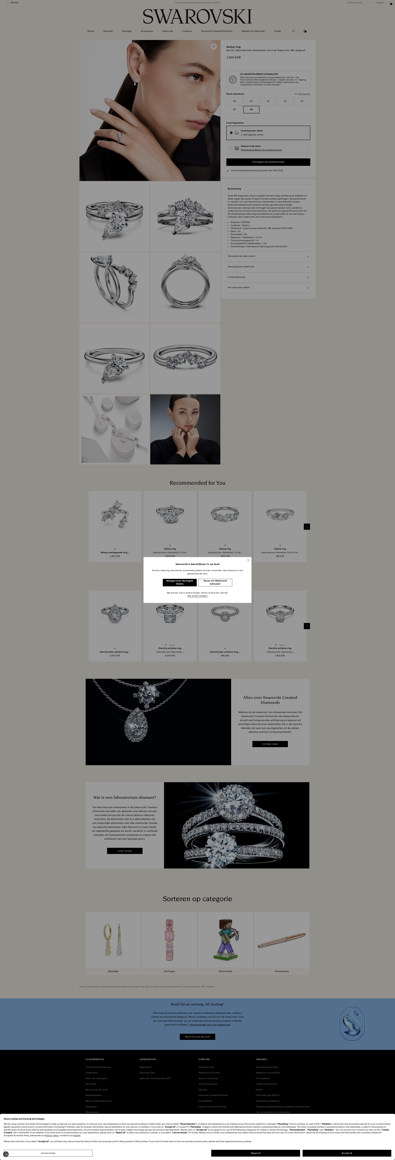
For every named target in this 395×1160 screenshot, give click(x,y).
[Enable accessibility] (6, 1154)
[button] (248, 560)
